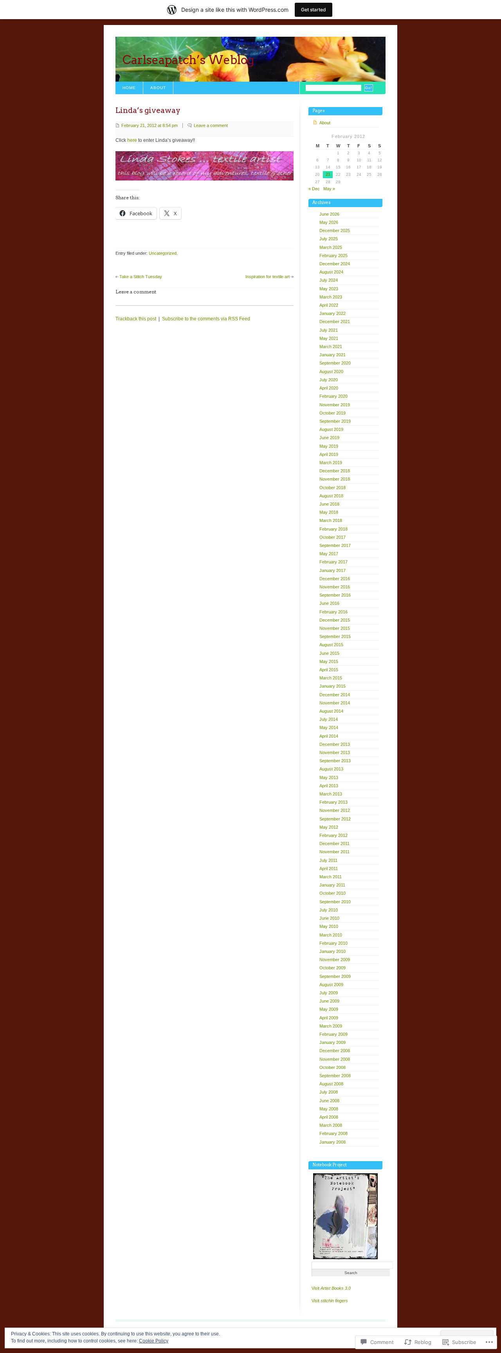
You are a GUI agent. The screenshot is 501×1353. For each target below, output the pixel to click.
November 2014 (334, 703)
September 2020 (335, 363)
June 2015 (329, 653)
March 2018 (330, 520)
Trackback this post (135, 319)
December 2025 (334, 230)
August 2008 (331, 1083)
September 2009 (335, 976)
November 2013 (334, 752)
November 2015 (334, 628)
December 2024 (334, 263)
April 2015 (328, 669)
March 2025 (330, 247)
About (158, 88)
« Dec (314, 188)
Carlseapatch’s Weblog (188, 60)
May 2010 (328, 926)
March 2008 (330, 1125)
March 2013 (330, 794)
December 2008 (334, 1050)
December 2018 (334, 470)
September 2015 (335, 636)
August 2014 (331, 711)
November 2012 (334, 810)
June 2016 (329, 603)
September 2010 (335, 901)
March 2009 (330, 1026)
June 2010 (329, 918)
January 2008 (332, 1142)
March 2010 (330, 935)
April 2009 (328, 1017)
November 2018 (334, 479)
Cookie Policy (153, 1341)
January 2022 (332, 313)
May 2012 (328, 827)
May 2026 (328, 222)
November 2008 (334, 1059)
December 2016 (334, 578)
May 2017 (328, 553)
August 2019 (331, 429)
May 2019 (328, 446)
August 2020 (331, 371)
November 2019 (334, 404)
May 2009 (328, 1009)
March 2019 (330, 462)
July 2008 (328, 1092)
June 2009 (329, 1001)
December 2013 (334, 744)
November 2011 (334, 851)
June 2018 (329, 504)
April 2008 (328, 1117)
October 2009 (332, 967)
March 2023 (330, 297)
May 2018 (328, 512)
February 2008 (333, 1133)
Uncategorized (163, 253)
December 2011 (334, 843)
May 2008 (328, 1108)
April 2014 (328, 736)
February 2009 (333, 1034)
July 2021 (328, 330)
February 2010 (333, 943)
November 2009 (334, 959)
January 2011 (332, 885)
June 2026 (329, 214)
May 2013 (328, 777)
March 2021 (330, 346)
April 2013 (328, 785)
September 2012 (335, 819)
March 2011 (330, 876)
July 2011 (328, 860)
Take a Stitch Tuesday (140, 276)
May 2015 (328, 661)
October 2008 (332, 1067)
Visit (331, 1288)
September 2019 (335, 421)
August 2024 (331, 272)
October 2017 (332, 537)
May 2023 (328, 288)
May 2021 (328, 338)
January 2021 (332, 354)
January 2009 (332, 1042)
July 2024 (328, 280)
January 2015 (332, 686)
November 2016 (334, 586)
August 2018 (331, 495)
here (132, 140)
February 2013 (333, 802)
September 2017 (335, 545)
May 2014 (328, 727)
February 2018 (333, 529)
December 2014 (334, 694)
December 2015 (334, 620)
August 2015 (331, 644)
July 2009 (328, 992)
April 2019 (328, 454)
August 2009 (331, 984)
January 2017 (332, 570)
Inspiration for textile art (267, 276)
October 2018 (332, 487)
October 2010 (332, 893)
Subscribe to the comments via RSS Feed (206, 319)
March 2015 (330, 678)
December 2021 (334, 321)
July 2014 (328, 719)
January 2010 (332, 951)
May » (329, 188)
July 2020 (328, 379)
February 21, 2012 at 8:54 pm (149, 125)
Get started (313, 10)
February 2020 (333, 396)
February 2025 (333, 255)
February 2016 (333, 611)
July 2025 (328, 238)
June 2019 (329, 437)
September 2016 (335, 595)
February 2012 (333, 835)
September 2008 (335, 1075)
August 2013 (331, 769)
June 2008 (329, 1100)
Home (129, 88)
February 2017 (333, 561)
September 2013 (335, 760)
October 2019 (332, 413)
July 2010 (328, 910)
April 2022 (328, 305)
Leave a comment (211, 125)
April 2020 (328, 388)
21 (328, 174)
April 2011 (328, 868)
